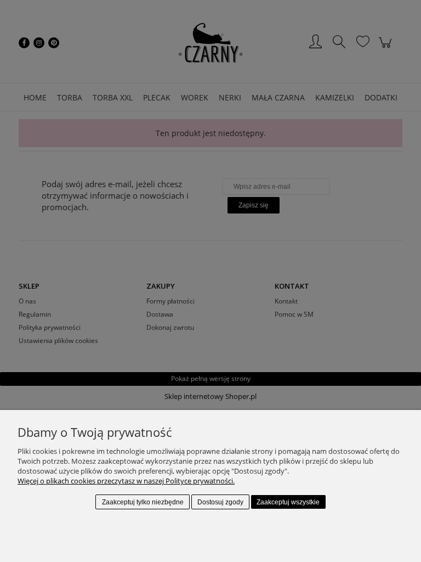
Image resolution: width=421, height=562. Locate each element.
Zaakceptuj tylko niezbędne (143, 502)
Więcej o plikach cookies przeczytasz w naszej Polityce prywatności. (126, 481)
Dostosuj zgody (220, 502)
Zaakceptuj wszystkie (288, 502)
